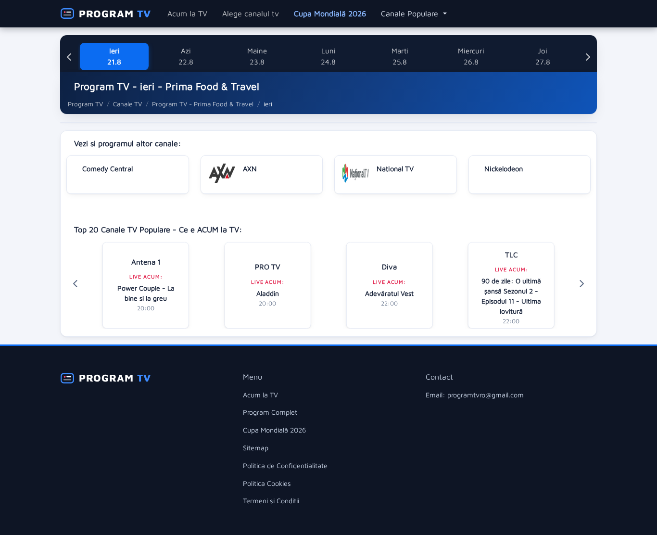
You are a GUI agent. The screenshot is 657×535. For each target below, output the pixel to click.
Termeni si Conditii (271, 501)
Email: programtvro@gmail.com (475, 395)
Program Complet (270, 412)
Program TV (85, 104)
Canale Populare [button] (411, 13)
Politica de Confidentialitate (285, 465)
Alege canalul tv (250, 13)
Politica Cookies (267, 483)
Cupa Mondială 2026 (330, 13)
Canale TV (127, 104)
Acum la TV (187, 13)
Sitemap (255, 448)
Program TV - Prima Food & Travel (202, 104)
